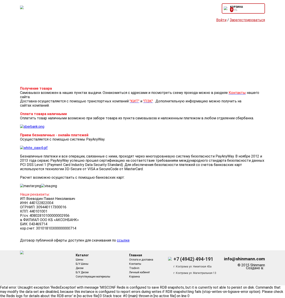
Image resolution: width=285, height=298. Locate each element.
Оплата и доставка (141, 259)
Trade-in (134, 268)
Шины (79, 259)
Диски (79, 268)
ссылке (123, 240)
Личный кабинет (139, 272)
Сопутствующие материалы (93, 276)
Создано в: (256, 268)
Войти (221, 20)
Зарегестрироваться (247, 20)
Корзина (134, 276)
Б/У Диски (82, 272)
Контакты (135, 263)
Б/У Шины (82, 263)
